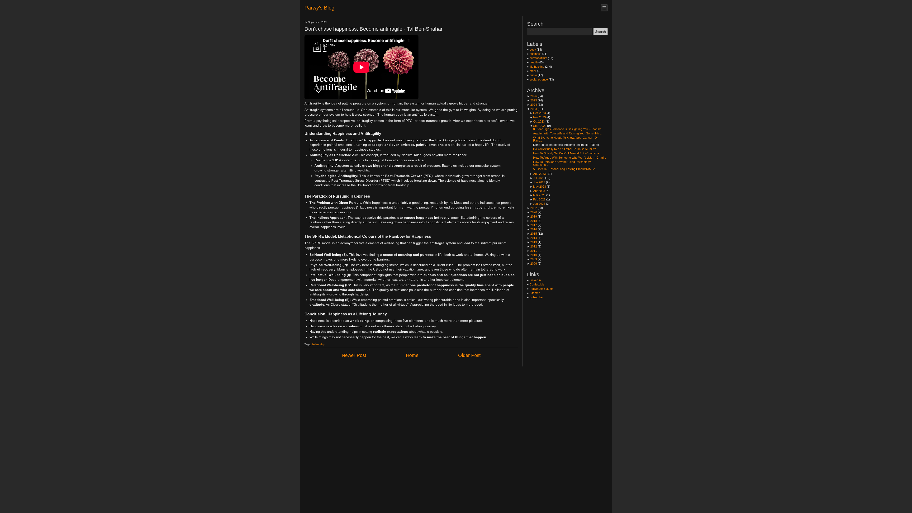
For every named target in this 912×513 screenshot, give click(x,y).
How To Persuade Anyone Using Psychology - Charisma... (562, 163)
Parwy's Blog (319, 8)
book (533, 49)
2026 (532, 96)
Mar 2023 (538, 195)
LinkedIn (535, 280)
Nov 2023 (538, 117)
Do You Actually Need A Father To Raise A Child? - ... (566, 149)
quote (533, 75)
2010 (532, 255)
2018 (532, 221)
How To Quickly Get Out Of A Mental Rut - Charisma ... (567, 153)
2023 (532, 109)
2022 (532, 208)
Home (412, 355)
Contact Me (537, 284)
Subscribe (536, 297)
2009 (532, 259)
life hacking (318, 344)
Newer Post (354, 355)
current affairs (538, 58)
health (534, 62)
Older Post (469, 355)
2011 (532, 250)
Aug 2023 (538, 174)
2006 (532, 263)
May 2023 (538, 186)
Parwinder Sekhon (542, 288)
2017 (532, 225)
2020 (532, 212)
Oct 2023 (537, 121)
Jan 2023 (537, 203)
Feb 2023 (538, 199)
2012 (532, 246)
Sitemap (535, 293)
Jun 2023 (537, 182)
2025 (532, 100)
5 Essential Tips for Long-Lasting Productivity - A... (565, 169)
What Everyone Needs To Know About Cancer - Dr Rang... (565, 139)
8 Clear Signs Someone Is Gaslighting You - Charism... (568, 129)
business (535, 54)
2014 (532, 238)
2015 (532, 233)
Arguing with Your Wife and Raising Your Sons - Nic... (567, 133)
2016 (532, 229)
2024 (532, 104)
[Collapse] (604, 7)
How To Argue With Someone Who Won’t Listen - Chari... (569, 157)
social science (539, 79)
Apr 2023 (537, 191)
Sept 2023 (538, 126)
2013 (532, 242)
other (533, 71)
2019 (532, 216)
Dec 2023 (538, 113)
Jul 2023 (537, 178)
